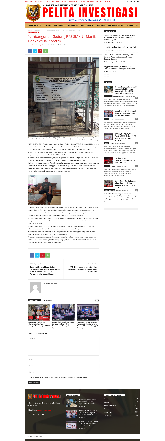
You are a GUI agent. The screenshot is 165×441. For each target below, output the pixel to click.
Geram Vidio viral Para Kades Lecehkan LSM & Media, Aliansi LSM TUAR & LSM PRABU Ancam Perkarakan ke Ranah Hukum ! (45, 270)
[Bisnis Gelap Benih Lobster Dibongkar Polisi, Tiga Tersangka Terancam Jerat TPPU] (39, 312)
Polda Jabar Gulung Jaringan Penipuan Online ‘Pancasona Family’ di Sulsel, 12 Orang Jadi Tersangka (87, 325)
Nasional (90, 1)
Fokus (83, 1)
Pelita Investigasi (37, 45)
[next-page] (98, 300)
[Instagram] (131, 1)
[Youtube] (138, 1)
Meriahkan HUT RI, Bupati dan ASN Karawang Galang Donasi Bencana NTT (125, 113)
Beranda (30, 30)
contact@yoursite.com (44, 410)
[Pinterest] (40, 51)
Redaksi (107, 1)
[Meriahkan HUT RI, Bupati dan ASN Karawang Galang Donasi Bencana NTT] (71, 414)
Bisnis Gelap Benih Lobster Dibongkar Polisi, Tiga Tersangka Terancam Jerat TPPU (39, 324)
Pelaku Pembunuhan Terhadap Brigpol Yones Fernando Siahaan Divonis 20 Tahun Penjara (119, 37)
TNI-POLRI (107, 166)
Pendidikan (99, 1)
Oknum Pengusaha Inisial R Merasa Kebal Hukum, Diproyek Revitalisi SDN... (88, 402)
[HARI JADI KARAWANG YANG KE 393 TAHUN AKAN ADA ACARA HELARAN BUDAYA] (71, 425)
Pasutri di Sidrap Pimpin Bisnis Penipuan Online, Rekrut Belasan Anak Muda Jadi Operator (63, 325)
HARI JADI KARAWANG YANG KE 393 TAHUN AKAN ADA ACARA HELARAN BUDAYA (125, 137)
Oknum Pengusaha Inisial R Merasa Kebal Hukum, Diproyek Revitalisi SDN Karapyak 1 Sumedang (126, 90)
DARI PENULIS (47, 300)
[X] (134, 1)
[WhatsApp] (45, 51)
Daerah (63, 1)
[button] (136, 25)
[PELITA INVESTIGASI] (82, 12)
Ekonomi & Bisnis (74, 1)
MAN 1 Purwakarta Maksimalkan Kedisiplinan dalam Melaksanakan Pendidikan (82, 269)
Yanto (106, 71)
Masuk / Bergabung (52, 1)
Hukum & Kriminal (76, 25)
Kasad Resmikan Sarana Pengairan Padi (120, 47)
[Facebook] (127, 1)
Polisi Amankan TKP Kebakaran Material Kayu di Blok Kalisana (126, 160)
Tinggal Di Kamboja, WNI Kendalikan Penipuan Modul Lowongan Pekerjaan (119, 67)
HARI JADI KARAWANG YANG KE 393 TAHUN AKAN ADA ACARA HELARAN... (88, 424)
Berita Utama (35, 25)
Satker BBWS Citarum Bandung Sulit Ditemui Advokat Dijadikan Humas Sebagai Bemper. (118, 57)
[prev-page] (96, 300)
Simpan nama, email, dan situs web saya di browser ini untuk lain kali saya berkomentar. (59, 377)
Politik (90, 25)
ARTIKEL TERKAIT (34, 300)
